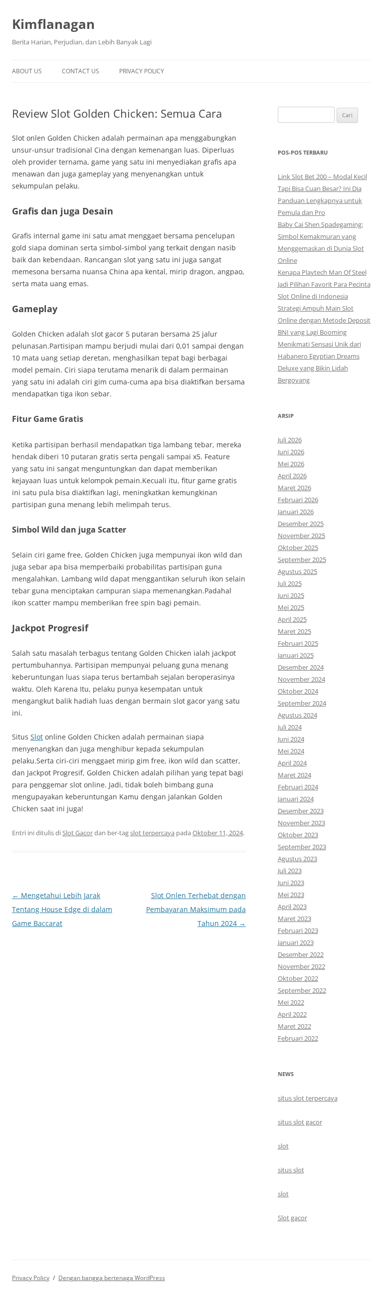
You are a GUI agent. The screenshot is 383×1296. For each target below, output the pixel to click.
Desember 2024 (301, 667)
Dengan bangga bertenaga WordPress (111, 1278)
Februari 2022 (298, 1038)
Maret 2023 (294, 918)
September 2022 (302, 990)
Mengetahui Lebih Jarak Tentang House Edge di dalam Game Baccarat (62, 909)
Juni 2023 (291, 882)
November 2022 (301, 966)
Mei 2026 (291, 463)
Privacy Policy (141, 71)
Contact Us (80, 71)
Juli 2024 (290, 727)
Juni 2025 (291, 595)
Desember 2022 (301, 954)
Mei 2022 (291, 1002)
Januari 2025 (296, 655)
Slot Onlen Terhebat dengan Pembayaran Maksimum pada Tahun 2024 (196, 909)
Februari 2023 (298, 930)
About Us (27, 71)
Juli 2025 (290, 583)
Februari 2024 (298, 786)
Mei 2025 (291, 607)
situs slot (291, 1169)
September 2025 (302, 559)
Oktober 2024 (298, 691)
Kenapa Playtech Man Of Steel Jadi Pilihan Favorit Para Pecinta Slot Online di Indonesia (324, 284)
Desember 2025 (301, 523)
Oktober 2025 (298, 547)
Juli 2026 (290, 439)
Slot (36, 736)
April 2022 (292, 1014)
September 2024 (302, 703)
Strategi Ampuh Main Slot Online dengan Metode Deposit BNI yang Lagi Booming (324, 320)
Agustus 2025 (297, 571)
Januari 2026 (296, 511)
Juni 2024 (291, 739)
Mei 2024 (291, 750)
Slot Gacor (77, 832)
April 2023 (292, 906)
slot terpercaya (152, 832)
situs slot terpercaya (308, 1098)
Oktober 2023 (298, 834)
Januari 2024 (296, 798)
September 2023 (302, 846)
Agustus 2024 (297, 715)
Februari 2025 (298, 643)
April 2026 (292, 475)
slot (283, 1145)
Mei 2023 (291, 894)
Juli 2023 (290, 870)
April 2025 (292, 619)
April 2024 (292, 762)
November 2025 (301, 535)
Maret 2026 (294, 487)
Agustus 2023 (297, 858)
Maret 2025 (294, 631)
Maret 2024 (294, 774)
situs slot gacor (300, 1121)
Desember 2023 (301, 810)
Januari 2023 (296, 942)
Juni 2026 (291, 451)
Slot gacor (292, 1217)
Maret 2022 (294, 1026)
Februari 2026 (298, 499)
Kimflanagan (53, 24)
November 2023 (301, 822)
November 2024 (301, 679)
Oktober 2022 (298, 978)
